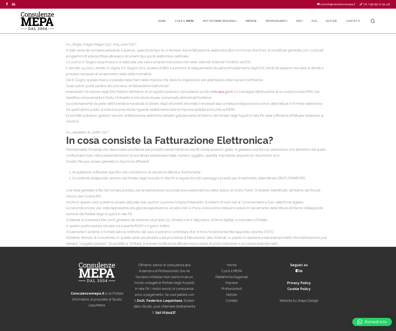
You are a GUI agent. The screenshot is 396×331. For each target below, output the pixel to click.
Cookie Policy (299, 289)
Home (231, 265)
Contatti (232, 301)
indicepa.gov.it (222, 92)
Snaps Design (308, 301)
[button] (372, 322)
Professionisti (232, 289)
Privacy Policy (299, 283)
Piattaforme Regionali (232, 277)
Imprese (231, 283)
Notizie (231, 295)
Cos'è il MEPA (231, 271)
